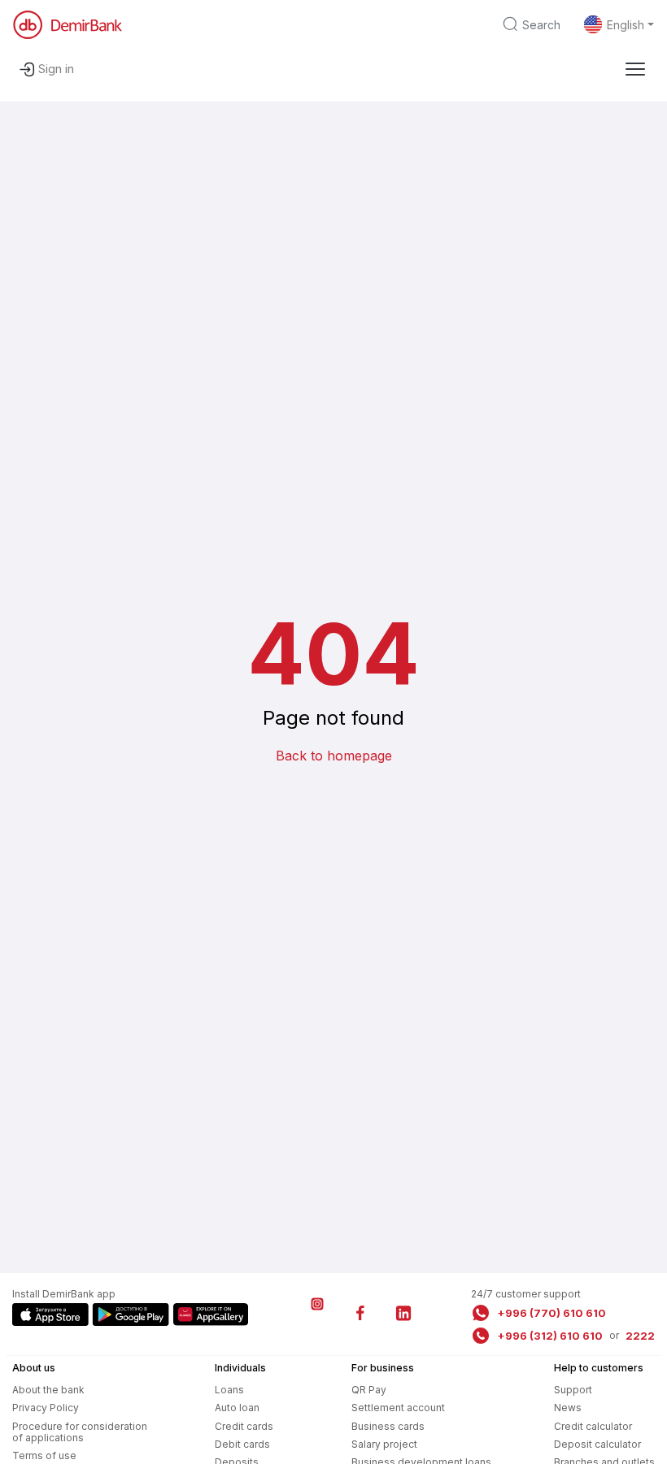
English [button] (625, 25)
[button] (635, 69)
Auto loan (237, 1407)
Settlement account (398, 1407)
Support (573, 1390)
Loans (229, 1390)
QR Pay (368, 1390)
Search (541, 25)
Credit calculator (593, 1426)
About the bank (48, 1390)
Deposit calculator (597, 1444)
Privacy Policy (45, 1407)
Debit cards (242, 1444)
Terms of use (44, 1455)
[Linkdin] (403, 1313)
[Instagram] (317, 1313)
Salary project (384, 1444)
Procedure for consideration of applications (79, 1432)
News (568, 1407)
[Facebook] (360, 1313)
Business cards (388, 1426)
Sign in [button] (56, 68)
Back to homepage (334, 755)
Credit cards (244, 1426)
